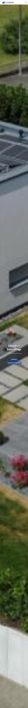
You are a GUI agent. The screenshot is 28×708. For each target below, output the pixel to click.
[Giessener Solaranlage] (8, 2)
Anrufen (14, 359)
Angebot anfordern (14, 363)
